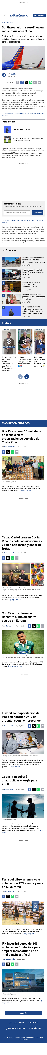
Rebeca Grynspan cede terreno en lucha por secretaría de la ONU (31, 284)
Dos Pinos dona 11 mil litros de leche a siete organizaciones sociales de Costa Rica (21, 436)
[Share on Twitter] (26, 82)
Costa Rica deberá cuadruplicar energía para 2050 (19, 780)
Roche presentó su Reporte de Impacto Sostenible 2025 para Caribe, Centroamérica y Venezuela (9, 363)
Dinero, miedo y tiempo (21, 129)
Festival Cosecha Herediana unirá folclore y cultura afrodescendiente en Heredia (33, 260)
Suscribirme (38, 212)
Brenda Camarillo (9, 959)
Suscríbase (34, 1028)
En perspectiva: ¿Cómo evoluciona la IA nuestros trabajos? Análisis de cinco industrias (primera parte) (32, 310)
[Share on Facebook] (22, 82)
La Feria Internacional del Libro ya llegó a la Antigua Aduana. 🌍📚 (24, 361)
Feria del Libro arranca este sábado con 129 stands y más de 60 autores (22, 883)
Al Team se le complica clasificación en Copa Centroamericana (28, 139)
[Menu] (4, 15)
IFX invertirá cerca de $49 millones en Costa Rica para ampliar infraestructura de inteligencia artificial (21, 949)
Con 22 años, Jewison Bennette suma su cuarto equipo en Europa (19, 616)
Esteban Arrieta (9, 726)
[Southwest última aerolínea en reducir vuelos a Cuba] (23, 58)
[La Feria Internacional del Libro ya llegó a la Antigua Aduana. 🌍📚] (25, 341)
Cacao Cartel (37, 595)
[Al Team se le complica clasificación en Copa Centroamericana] (7, 139)
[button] (39, 15)
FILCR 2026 (7, 929)
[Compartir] (39, 82)
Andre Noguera (8, 626)
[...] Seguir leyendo (24, 490)
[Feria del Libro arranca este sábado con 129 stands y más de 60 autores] (23, 913)
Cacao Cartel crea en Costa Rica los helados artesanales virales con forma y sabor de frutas (22, 543)
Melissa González (9, 446)
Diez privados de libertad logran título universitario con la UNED (33, 272)
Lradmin (13, 73)
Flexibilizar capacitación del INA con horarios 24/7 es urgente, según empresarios (21, 716)
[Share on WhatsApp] (30, 82)
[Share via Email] (35, 82)
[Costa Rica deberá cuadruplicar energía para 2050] (23, 806)
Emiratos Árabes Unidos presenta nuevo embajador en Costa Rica (33, 297)
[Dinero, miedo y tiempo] (7, 129)
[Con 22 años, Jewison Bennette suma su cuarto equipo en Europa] (23, 642)
